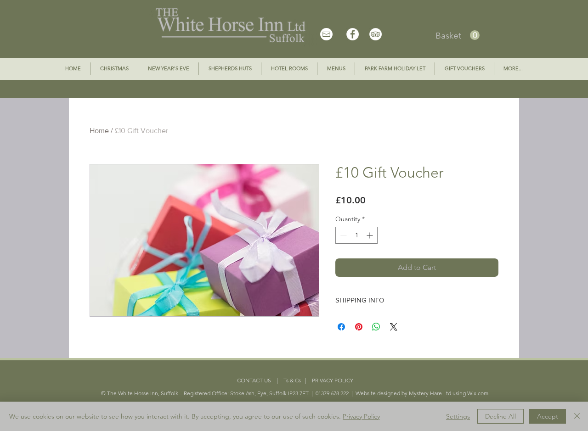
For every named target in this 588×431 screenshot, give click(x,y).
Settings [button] (458, 416)
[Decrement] (342, 235)
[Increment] (370, 235)
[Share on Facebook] (341, 326)
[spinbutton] (356, 235)
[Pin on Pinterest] (358, 326)
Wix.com (477, 393)
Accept (547, 416)
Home (99, 130)
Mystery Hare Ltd (430, 393)
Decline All (500, 416)
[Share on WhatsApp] (376, 326)
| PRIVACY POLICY (327, 380)
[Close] (576, 416)
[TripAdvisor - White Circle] (375, 34)
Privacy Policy (361, 416)
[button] (457, 35)
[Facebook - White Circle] (352, 34)
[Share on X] (393, 326)
